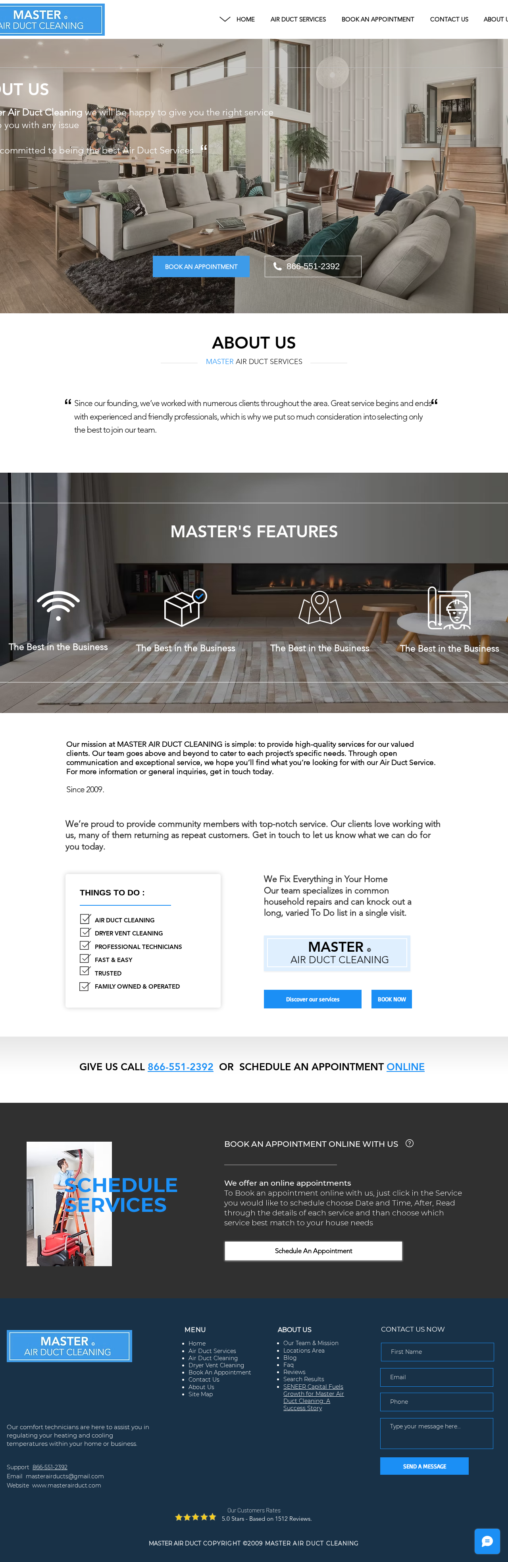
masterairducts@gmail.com (65, 1476)
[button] (225, 19)
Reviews (294, 1372)
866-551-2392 (181, 1067)
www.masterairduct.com (66, 1485)
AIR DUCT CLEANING (340, 960)
